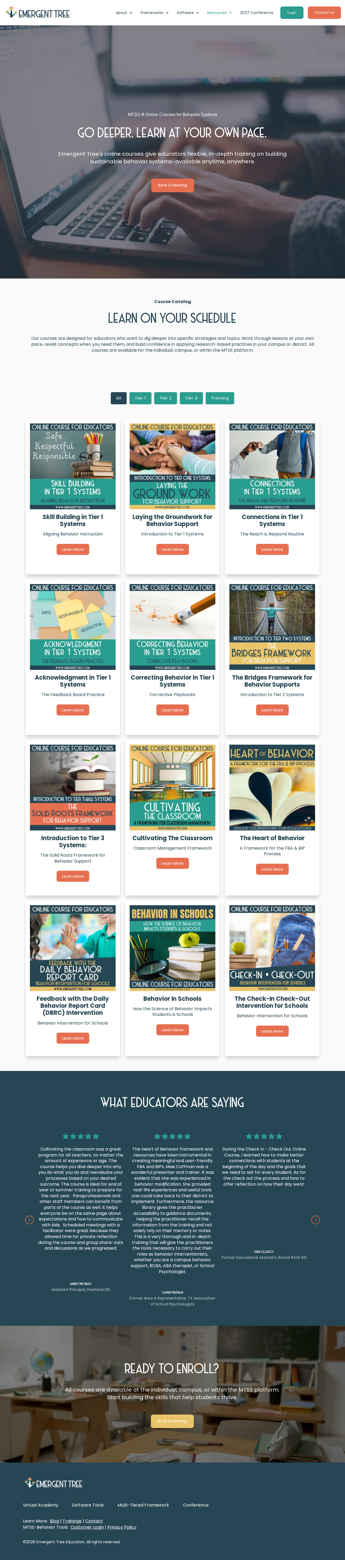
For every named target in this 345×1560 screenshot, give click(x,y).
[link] (37, 12)
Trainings (72, 1521)
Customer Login (87, 1527)
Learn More (73, 549)
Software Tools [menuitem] (88, 1505)
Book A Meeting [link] (172, 185)
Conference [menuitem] (196, 1505)
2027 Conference (256, 12)
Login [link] (291, 12)
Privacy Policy (121, 1527)
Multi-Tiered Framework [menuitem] (143, 1505)
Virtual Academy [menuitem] (40, 1505)
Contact (94, 1521)
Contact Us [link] (324, 12)
